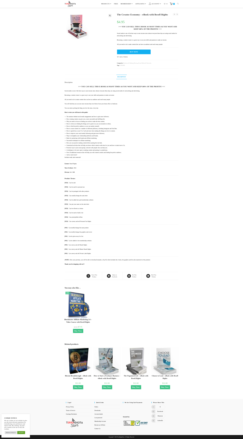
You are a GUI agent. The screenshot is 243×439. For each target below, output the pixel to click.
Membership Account (100, 421)
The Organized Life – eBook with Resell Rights (136, 377)
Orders (96, 407)
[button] (109, 15)
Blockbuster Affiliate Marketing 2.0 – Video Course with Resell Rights (78, 321)
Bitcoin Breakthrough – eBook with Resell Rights (78, 377)
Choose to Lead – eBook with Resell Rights (165, 377)
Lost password (98, 417)
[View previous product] (174, 14)
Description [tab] (121, 77)
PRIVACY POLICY (11, 432)
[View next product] (177, 14)
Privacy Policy (70, 407)
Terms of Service (70, 410)
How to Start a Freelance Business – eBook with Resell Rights (107, 377)
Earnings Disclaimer (71, 414)
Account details (98, 414)
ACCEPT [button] (21, 432)
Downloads (97, 410)
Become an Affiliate (99, 425)
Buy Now (134, 52)
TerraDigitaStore (121, 437)
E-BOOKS (122, 65)
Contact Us (97, 428)
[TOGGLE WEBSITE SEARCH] (178, 3)
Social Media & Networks (144, 63)
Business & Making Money (130, 63)
